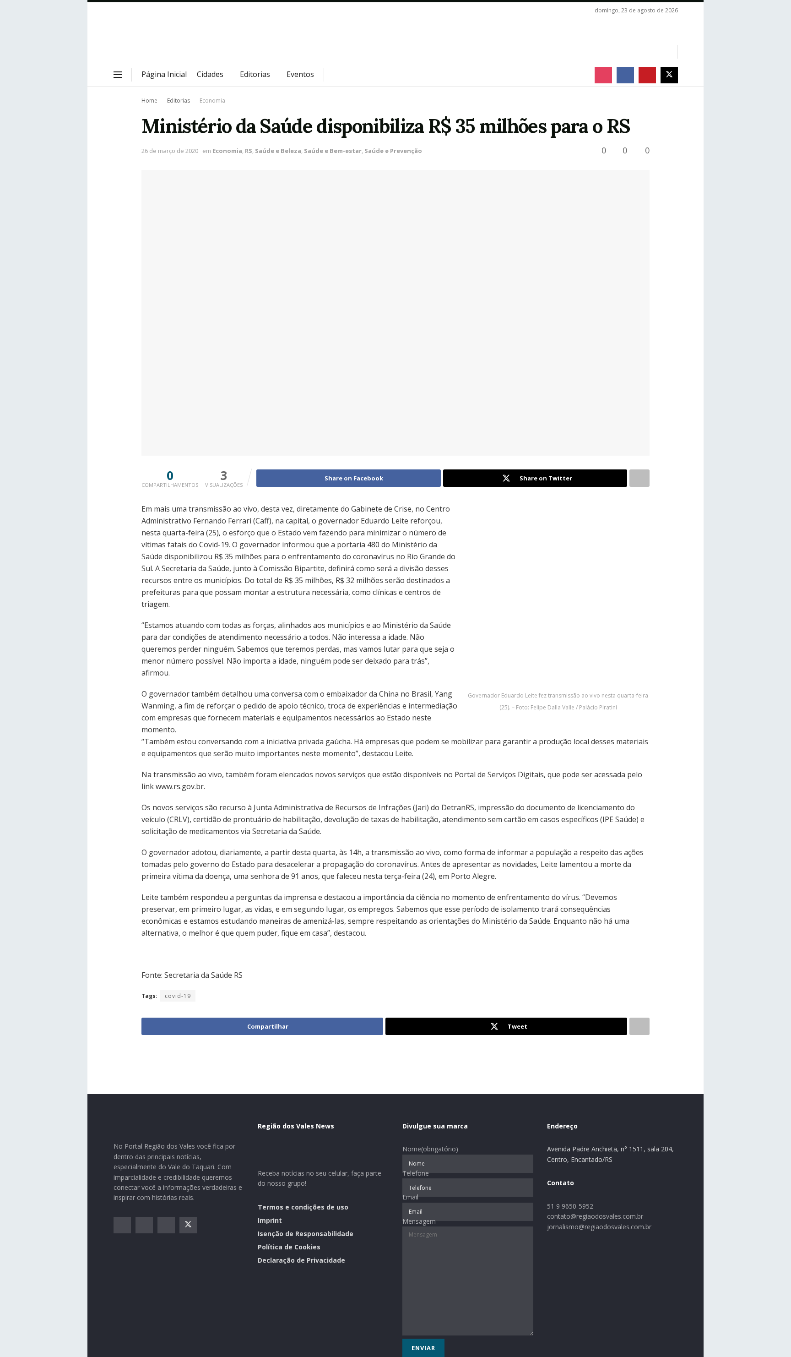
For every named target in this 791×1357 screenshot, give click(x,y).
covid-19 (178, 996)
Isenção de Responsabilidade (305, 1233)
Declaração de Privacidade (301, 1260)
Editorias (255, 74)
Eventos (300, 74)
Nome (430, 1148)
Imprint (270, 1220)
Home (149, 100)
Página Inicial (164, 74)
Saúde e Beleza (278, 151)
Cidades (210, 74)
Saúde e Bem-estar (333, 151)
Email (410, 1197)
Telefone (415, 1173)
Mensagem (419, 1221)
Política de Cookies (289, 1247)
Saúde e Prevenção (393, 151)
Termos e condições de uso (303, 1207)
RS (248, 151)
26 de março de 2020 (169, 151)
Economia (212, 100)
